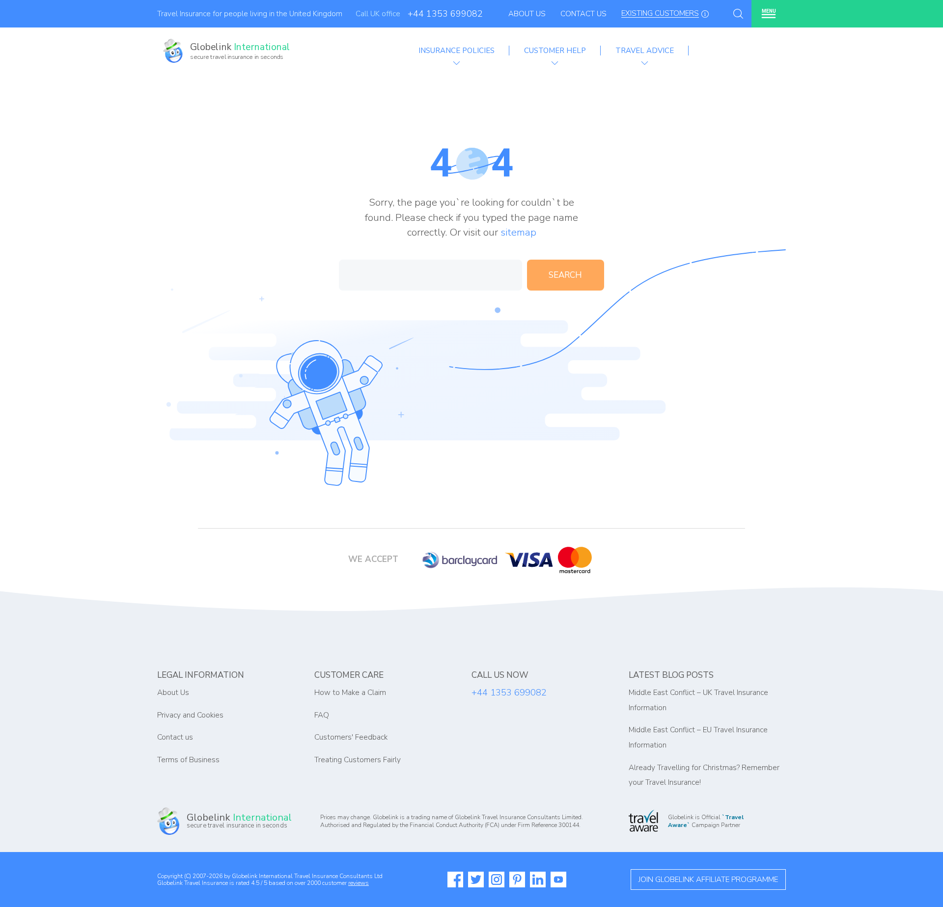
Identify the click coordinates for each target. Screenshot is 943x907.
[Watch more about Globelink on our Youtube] (558, 879)
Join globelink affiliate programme (708, 879)
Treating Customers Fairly (357, 760)
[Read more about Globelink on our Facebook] (455, 879)
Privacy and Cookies (190, 715)
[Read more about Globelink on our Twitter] (476, 879)
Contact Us (583, 14)
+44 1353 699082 (445, 14)
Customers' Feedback (351, 737)
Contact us (175, 737)
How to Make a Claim (350, 692)
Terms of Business (188, 760)
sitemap (518, 232)
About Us (527, 14)
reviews (358, 883)
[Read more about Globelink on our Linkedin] (538, 879)
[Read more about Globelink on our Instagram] (496, 879)
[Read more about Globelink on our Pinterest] (517, 879)
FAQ (321, 715)
